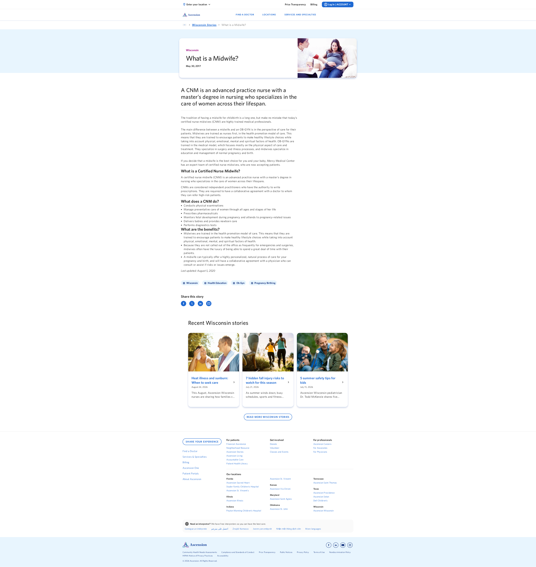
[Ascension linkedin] (335, 545)
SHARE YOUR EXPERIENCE (202, 441)
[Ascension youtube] (343, 545)
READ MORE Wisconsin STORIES (268, 417)
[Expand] (184, 25)
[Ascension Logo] (195, 546)
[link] (295, 4)
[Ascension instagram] (350, 545)
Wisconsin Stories (204, 25)
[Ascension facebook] (328, 545)
